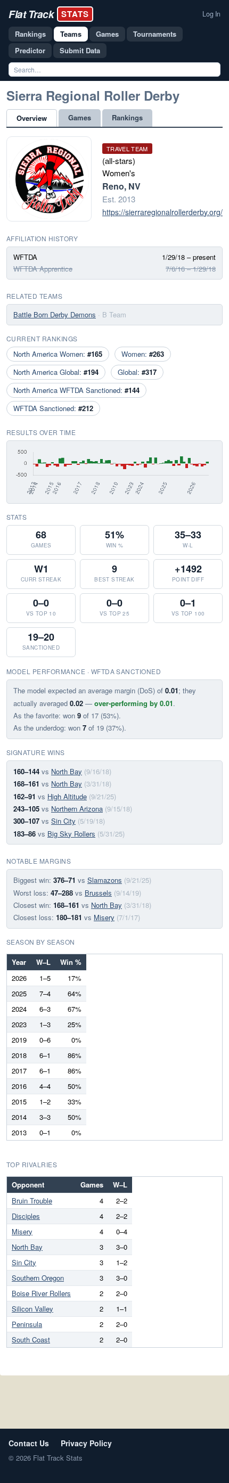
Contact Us (29, 1443)
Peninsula (27, 1324)
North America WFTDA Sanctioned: (76, 390)
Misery (104, 917)
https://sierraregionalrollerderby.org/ (162, 212)
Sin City (63, 821)
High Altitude (67, 796)
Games (107, 34)
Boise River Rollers (41, 1293)
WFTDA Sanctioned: (53, 408)
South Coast (31, 1339)
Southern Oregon (38, 1278)
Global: (137, 372)
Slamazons (104, 880)
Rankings (30, 34)
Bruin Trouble (32, 1200)
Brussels (98, 893)
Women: (142, 354)
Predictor (30, 50)
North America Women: (57, 354)
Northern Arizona (77, 809)
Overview (32, 118)
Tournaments (154, 34)
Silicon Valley (32, 1309)
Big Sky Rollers (71, 834)
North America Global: (56, 372)
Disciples (26, 1216)
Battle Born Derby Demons (54, 314)
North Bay (66, 771)
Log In (211, 14)
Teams (70, 34)
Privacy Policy (86, 1443)
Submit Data (80, 50)
